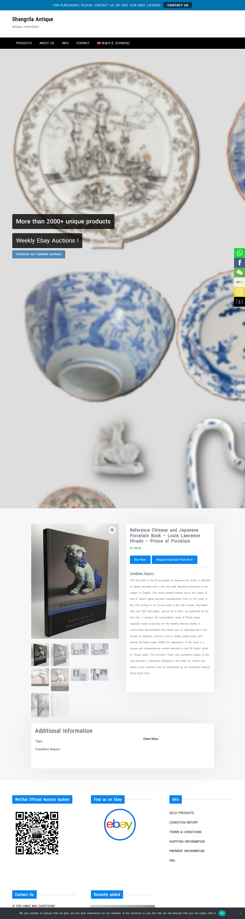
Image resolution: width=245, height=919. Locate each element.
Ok (222, 913)
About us (46, 43)
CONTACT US (177, 5)
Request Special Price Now (174, 559)
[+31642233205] (239, 253)
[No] (240, 913)
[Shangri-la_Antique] (239, 272)
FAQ (172, 860)
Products (24, 43)
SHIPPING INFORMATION (187, 841)
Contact (83, 43)
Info (65, 43)
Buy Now (140, 559)
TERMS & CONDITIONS (185, 832)
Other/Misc (150, 739)
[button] (112, 530)
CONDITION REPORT (183, 822)
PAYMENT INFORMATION (186, 851)
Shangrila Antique (32, 19)
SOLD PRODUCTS (181, 813)
